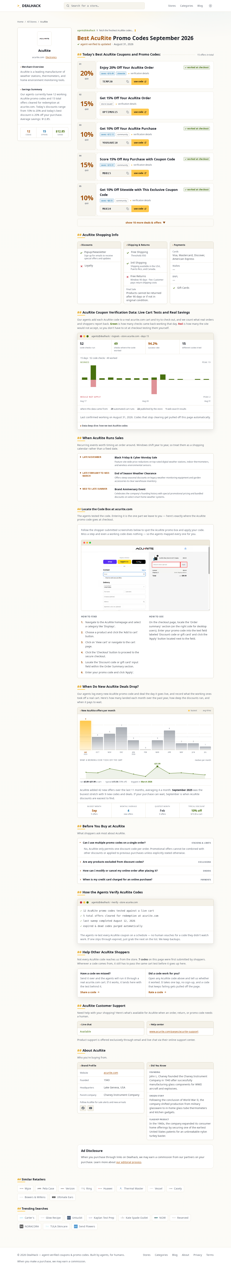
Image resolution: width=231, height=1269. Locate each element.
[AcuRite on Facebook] (83, 1108)
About (185, 1255)
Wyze (28, 1188)
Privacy (197, 1255)
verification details (138, 73)
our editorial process (128, 1162)
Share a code (88, 992)
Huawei (107, 1188)
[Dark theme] (210, 6)
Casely (178, 1188)
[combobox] (104, 5)
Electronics (51, 57)
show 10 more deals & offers (145, 222)
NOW (162, 1217)
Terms (210, 1255)
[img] (145, 380)
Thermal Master (133, 1188)
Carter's (29, 1217)
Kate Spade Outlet (137, 1217)
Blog (200, 5)
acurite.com (111, 1072)
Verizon (70, 1188)
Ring (89, 1188)
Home (20, 21)
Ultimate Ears (65, 1197)
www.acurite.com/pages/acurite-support (173, 1031)
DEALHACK (28, 5)
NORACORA (32, 1226)
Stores (172, 5)
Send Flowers (87, 1226)
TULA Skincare (58, 1226)
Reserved (182, 1217)
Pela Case (48, 1188)
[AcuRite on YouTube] (91, 1108)
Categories (186, 5)
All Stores (32, 21)
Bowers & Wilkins (35, 1197)
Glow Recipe (53, 1217)
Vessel (158, 1188)
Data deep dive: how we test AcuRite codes (104, 425)
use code (138, 81)
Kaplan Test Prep (104, 1217)
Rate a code (156, 992)
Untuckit (77, 1217)
